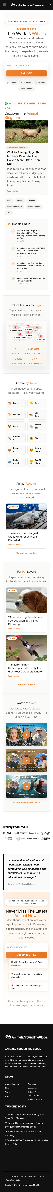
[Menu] (4, 5)
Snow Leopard (26, 88)
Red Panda (40, 82)
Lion (14, 82)
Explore (26, 73)
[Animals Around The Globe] (27, 5)
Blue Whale (26, 82)
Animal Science (34, 207)
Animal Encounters (14, 207)
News (9, 200)
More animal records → (26, 553)
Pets (8, 213)
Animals (32, 200)
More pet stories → (26, 684)
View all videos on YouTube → (26, 802)
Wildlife (20, 200)
